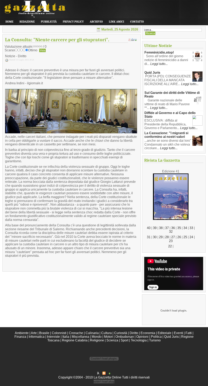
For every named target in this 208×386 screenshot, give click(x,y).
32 (171, 231)
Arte (34, 333)
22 (170, 246)
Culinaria (92, 333)
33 (191, 228)
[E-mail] (135, 40)
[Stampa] (132, 40)
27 (173, 237)
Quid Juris (152, 72)
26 (179, 237)
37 (167, 228)
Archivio (96, 21)
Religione (97, 340)
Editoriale (164, 333)
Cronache (76, 333)
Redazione (27, 21)
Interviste (53, 336)
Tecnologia (139, 340)
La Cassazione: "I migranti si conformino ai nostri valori (166, 135)
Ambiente (22, 333)
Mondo (97, 336)
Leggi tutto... (159, 64)
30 (155, 237)
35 (179, 228)
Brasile (44, 333)
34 (185, 228)
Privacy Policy (73, 21)
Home (9, 21)
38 (161, 228)
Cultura (106, 333)
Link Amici (116, 21)
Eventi (178, 333)
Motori (108, 336)
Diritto (134, 333)
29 (161, 237)
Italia (65, 336)
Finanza (20, 336)
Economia (148, 333)
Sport (124, 340)
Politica (156, 336)
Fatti (188, 333)
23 (171, 241)
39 (155, 228)
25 (185, 237)
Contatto (137, 21)
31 (149, 237)
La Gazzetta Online (32, 12)
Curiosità (120, 333)
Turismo (155, 340)
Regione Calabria (75, 340)
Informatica (36, 336)
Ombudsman (124, 336)
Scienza (112, 340)
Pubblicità (49, 21)
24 (191, 237)
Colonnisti (59, 333)
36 (173, 228)
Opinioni (142, 336)
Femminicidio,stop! (159, 52)
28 (167, 237)
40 (149, 228)
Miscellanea (80, 336)
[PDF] (129, 40)
